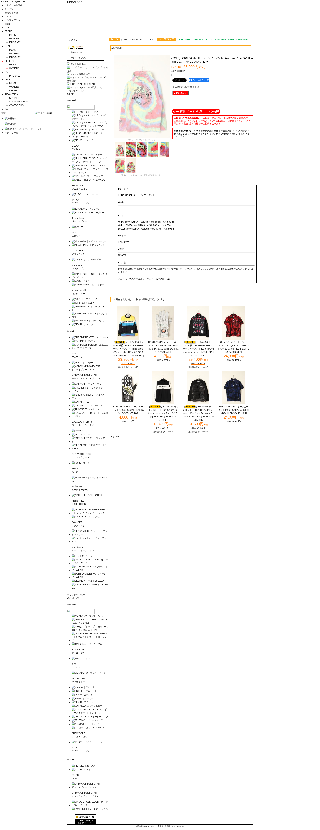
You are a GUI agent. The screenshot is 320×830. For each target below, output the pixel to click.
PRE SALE (14, 75)
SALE (7, 72)
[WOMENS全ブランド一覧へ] (87, 616)
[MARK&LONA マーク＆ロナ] (87, 154)
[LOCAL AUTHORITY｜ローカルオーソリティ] (90, 416)
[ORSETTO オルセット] (84, 691)
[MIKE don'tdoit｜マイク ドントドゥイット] (90, 391)
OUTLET (9, 79)
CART (8, 109)
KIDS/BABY (15, 42)
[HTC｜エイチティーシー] (85, 556)
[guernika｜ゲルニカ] (83, 303)
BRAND (9, 31)
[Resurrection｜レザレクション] (88, 165)
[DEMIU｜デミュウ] (82, 324)
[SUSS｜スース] (81, 463)
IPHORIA (13, 90)
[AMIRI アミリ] (80, 430)
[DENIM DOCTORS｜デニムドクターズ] (90, 448)
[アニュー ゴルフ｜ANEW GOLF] (89, 180)
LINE (7, 27)
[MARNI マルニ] (80, 402)
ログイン (9, 9)
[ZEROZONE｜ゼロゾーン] (86, 209)
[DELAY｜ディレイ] (82, 140)
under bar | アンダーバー (12, 1)
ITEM (7, 46)
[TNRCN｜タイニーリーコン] (87, 194)
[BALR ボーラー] (81, 434)
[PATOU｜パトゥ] (81, 769)
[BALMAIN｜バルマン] (84, 341)
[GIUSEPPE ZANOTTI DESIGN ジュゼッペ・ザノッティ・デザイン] (90, 513)
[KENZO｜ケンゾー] (82, 362)
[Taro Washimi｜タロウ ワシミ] (88, 320)
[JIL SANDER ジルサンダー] (86, 409)
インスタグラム (12, 20)
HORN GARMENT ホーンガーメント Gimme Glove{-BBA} (128, 410)
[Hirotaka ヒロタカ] (82, 694)
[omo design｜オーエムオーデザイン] (90, 541)
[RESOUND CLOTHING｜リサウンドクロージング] (90, 136)
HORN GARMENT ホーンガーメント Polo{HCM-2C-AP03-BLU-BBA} (233, 410)
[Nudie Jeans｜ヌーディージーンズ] (90, 480)
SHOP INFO (15, 98)
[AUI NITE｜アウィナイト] (85, 299)
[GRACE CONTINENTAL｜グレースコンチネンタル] (90, 623)
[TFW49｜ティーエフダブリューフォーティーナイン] (90, 172)
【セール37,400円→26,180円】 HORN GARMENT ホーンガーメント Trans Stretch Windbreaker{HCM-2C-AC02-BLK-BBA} (128, 349)
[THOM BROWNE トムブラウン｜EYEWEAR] (90, 570)
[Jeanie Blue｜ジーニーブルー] (88, 212)
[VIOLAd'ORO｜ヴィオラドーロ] (89, 673)
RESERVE (10, 61)
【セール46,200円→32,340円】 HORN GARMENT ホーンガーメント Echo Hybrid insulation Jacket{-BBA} (198, 349)
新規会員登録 (11, 12)
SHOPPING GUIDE (19, 101)
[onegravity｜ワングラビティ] (87, 259)
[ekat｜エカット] (81, 227)
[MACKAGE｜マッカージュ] (86, 384)
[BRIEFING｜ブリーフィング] (87, 176)
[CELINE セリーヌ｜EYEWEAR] (89, 581)
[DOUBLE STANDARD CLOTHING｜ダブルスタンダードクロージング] (90, 640)
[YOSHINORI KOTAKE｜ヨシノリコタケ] (90, 317)
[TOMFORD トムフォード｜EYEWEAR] (90, 588)
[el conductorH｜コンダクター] (88, 284)
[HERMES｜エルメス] (83, 766)
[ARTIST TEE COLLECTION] (87, 495)
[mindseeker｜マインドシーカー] (89, 241)
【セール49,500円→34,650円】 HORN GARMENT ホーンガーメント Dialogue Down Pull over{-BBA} (198, 413)
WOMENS (14, 38)
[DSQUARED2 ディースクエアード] (90, 441)
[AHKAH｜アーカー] (83, 698)
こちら (150, 279)
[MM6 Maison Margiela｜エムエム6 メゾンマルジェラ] (90, 348)
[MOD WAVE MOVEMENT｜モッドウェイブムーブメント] (90, 369)
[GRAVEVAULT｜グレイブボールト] (90, 310)
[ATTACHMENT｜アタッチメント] (89, 245)
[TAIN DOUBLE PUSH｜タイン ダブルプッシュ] (90, 277)
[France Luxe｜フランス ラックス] (90, 809)
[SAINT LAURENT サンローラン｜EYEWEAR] (90, 577)
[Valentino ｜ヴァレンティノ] (87, 405)
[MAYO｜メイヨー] (82, 281)
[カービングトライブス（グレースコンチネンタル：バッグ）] (90, 630)
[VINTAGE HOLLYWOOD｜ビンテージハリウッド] (90, 563)
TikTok (8, 24)
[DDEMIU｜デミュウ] (82, 702)
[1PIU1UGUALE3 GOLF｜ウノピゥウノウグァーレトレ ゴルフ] (90, 161)
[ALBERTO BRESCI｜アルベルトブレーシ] (90, 398)
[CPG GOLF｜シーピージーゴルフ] (90, 716)
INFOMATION (11, 94)
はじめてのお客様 (13, 5)
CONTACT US (16, 105)
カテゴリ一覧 (11, 132)
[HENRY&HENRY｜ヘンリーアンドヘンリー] (90, 534)
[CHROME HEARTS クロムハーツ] (90, 337)
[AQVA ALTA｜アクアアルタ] (86, 516)
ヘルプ (8, 16)
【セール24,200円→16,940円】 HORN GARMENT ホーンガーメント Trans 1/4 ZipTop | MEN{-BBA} (163, 413)
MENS (12, 35)
